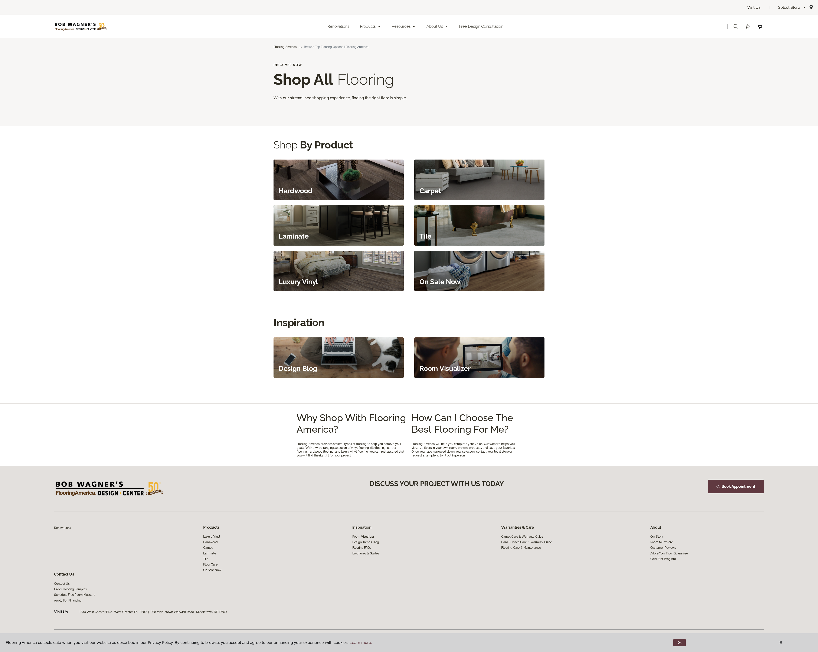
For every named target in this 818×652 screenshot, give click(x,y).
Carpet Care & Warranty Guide (522, 536)
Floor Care (210, 564)
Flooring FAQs (361, 547)
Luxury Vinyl (211, 536)
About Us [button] (434, 26)
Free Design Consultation (481, 26)
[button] (792, 7)
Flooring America (285, 47)
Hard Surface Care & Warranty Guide (526, 542)
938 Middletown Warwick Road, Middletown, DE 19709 (189, 612)
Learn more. (361, 642)
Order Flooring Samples (70, 589)
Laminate (209, 553)
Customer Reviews (663, 547)
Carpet (208, 547)
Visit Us (753, 7)
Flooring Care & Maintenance (521, 547)
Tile (205, 559)
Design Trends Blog (365, 542)
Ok (680, 642)
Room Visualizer (363, 536)
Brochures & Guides (365, 553)
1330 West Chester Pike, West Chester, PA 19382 (112, 612)
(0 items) (759, 26)
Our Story (656, 536)
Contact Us (62, 583)
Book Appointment (738, 486)
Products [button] (368, 26)
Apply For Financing (67, 600)
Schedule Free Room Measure (74, 594)
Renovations (338, 26)
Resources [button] (401, 26)
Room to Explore (661, 542)
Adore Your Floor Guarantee (669, 553)
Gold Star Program (663, 559)
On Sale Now (212, 570)
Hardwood (210, 542)
